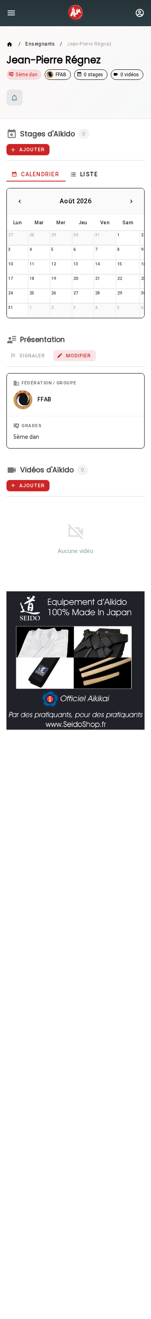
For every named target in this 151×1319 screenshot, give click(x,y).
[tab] (36, 174)
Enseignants (40, 44)
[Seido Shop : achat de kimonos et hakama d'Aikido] (75, 660)
